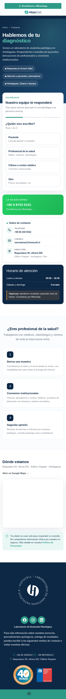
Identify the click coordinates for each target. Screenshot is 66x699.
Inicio (5, 27)
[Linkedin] (41, 620)
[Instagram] (33, 620)
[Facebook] (24, 620)
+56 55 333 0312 (22, 232)
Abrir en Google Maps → (15, 473)
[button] (29, 693)
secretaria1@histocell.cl (27, 242)
